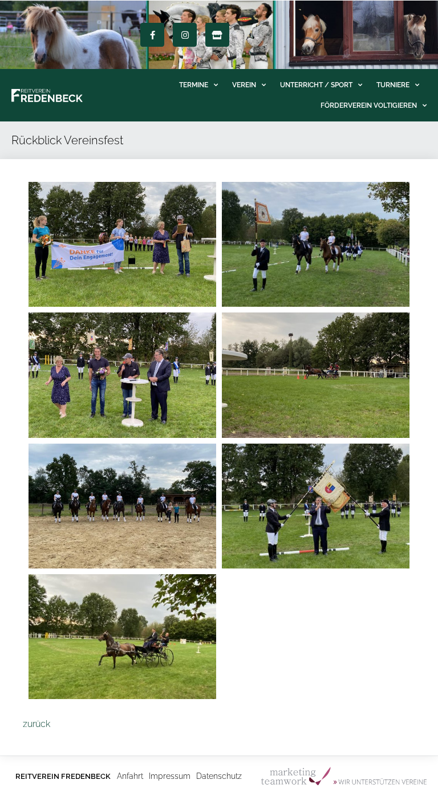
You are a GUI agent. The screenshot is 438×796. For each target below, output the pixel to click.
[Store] (217, 35)
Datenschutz (219, 776)
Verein (244, 85)
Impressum (169, 776)
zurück (36, 723)
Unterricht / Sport (316, 85)
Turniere (392, 85)
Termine (193, 85)
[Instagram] (185, 35)
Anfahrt (130, 776)
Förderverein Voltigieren (369, 105)
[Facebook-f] (152, 35)
